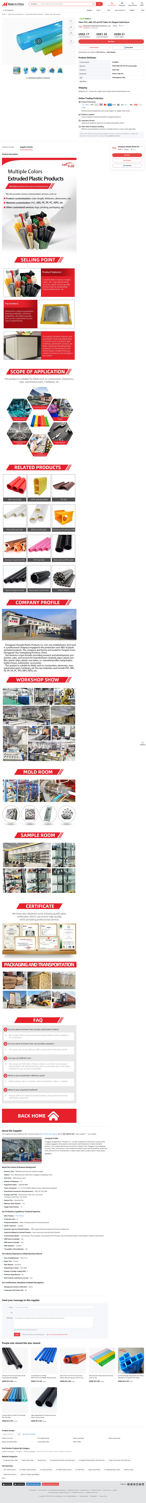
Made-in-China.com (64, 1492)
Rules (142, 10)
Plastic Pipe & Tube (27, 1460)
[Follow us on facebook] (129, 1484)
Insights (115, 1490)
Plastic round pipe (78, 1438)
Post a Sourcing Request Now (57, 1334)
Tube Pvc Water (128, 1470)
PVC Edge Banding (43, 1438)
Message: (10, 1318)
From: (11, 1307)
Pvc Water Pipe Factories (64, 1470)
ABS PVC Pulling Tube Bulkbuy (30, 1474)
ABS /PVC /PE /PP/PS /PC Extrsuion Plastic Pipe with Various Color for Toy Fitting (71, 1378)
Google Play (19, 1484)
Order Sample (111, 52)
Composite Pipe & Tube (11, 1460)
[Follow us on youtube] (137, 1484)
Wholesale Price (84, 1490)
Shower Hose (42, 1460)
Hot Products (32, 1490)
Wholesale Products (73, 1490)
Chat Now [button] (129, 47)
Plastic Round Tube (94, 1470)
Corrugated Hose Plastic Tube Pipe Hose (62, 1460)
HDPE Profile (77, 1442)
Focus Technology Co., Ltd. (59, 1496)
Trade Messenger (33, 1484)
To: (12, 1313)
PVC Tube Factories (10, 1470)
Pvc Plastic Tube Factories (28, 1470)
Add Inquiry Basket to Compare (39, 78)
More (3, 1478)
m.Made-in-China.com (78, 1492)
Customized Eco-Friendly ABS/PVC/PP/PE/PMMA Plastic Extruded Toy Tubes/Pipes (44, 1378)
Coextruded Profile (43, 1442)
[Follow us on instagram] (134, 1484)
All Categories (9, 10)
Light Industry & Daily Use (16, 14)
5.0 (120, 149)
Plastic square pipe (114, 1438)
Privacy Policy (103, 1496)
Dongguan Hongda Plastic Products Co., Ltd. (97, 26)
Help (108, 10)
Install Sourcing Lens (51, 1484)
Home (4, 14)
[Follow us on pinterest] (140, 1484)
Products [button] (34, 4)
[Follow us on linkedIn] (143, 1484)
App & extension (120, 10)
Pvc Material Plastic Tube (112, 1470)
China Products (42, 1490)
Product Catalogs (30, 1434)
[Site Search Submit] (99, 4)
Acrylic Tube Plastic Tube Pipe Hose (119, 1460)
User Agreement (84, 1496)
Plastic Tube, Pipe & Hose (52, 14)
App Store (7, 1484)
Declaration (94, 1496)
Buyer (98, 10)
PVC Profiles (19, 1216)
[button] (93, 4)
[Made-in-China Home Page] (13, 4)
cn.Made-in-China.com (92, 1492)
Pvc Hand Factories (46, 1470)
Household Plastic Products (34, 14)
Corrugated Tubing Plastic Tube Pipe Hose (92, 1460)
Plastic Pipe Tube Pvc (10, 1474)
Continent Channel (96, 1490)
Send (17, 1334)
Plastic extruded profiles (9, 1442)
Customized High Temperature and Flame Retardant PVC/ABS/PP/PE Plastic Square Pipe (130, 1378)
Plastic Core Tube (7, 1438)
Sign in (142, 5)
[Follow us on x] (131, 1484)
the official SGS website (49, 1134)
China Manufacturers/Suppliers (57, 1490)
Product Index (107, 1490)
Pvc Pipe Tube (80, 1470)
